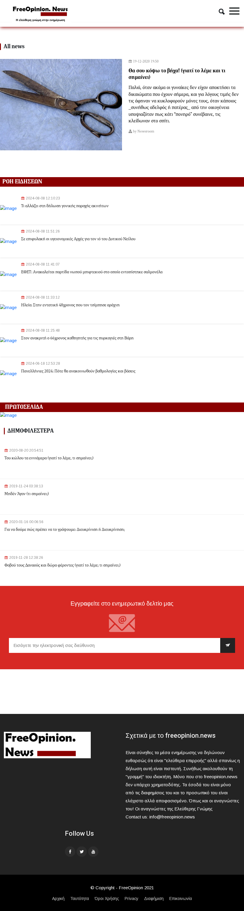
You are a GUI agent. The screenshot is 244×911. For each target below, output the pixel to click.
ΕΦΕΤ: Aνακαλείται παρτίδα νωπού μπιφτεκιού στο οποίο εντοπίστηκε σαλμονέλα (91, 272)
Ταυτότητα (79, 898)
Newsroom (145, 131)
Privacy (131, 898)
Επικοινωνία (180, 898)
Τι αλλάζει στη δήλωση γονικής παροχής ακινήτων (65, 206)
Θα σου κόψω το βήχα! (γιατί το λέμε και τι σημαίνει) (177, 74)
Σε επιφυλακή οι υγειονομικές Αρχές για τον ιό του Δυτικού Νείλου (78, 239)
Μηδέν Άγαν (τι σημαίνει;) (26, 494)
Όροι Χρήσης (107, 898)
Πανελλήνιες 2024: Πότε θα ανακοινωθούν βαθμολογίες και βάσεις (78, 371)
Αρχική (58, 898)
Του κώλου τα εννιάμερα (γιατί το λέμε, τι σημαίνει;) (48, 458)
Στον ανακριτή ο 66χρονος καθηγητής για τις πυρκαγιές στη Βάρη (77, 338)
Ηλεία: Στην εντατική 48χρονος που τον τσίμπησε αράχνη (70, 305)
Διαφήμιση (154, 898)
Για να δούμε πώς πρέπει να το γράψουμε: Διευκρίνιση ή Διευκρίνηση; (64, 530)
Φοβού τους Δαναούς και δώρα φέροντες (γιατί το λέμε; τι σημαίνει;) (62, 565)
